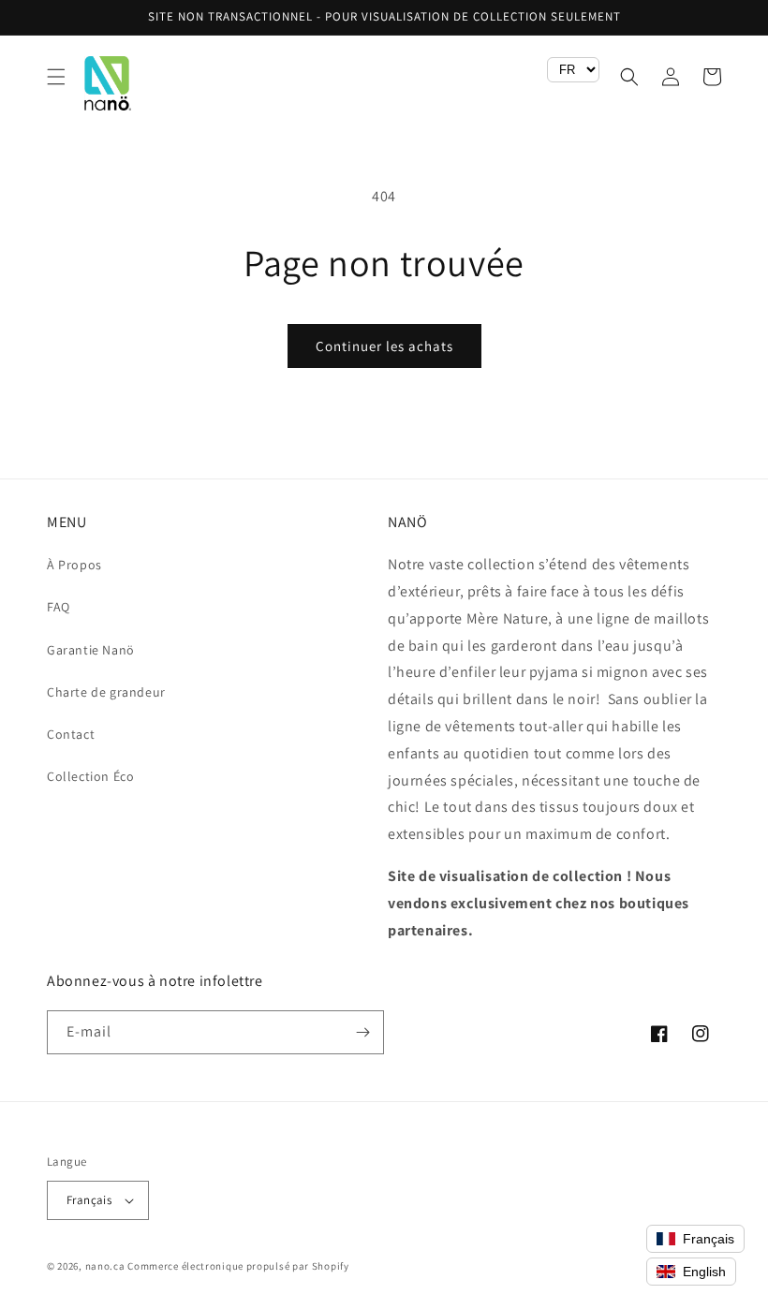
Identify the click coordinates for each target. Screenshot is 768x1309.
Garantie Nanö (91, 649)
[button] (56, 76)
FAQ (58, 606)
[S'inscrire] (362, 1032)
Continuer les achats (384, 346)
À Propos (74, 564)
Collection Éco (90, 776)
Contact (71, 734)
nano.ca (105, 1265)
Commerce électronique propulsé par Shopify (237, 1265)
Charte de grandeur (106, 692)
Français (88, 1200)
